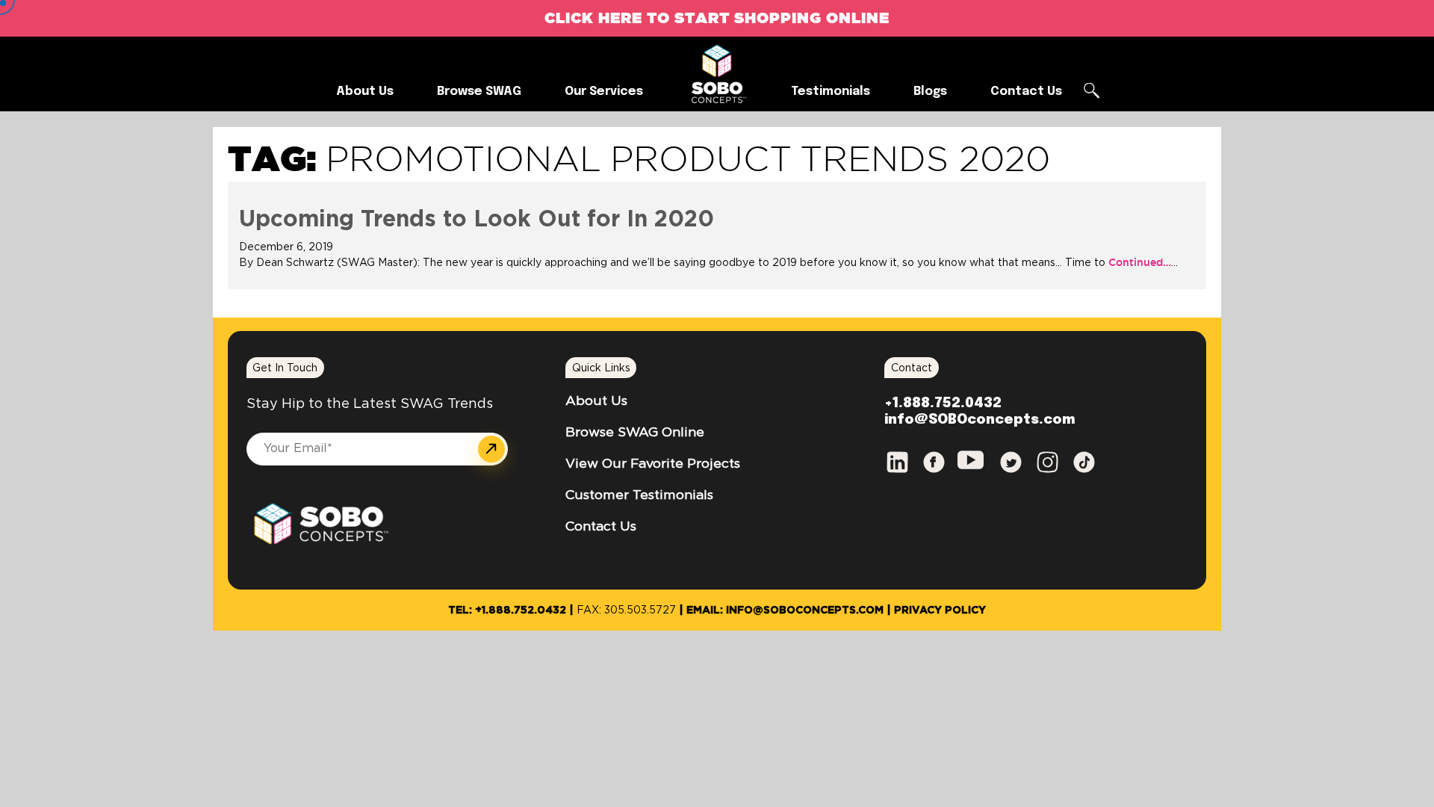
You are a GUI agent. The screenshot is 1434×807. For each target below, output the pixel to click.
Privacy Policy (940, 610)
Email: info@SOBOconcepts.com (785, 610)
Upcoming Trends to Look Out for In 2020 (476, 219)
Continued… (1138, 262)
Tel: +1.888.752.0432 (507, 610)
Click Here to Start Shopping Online (717, 17)
